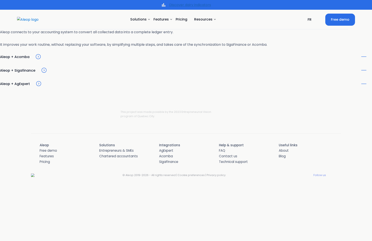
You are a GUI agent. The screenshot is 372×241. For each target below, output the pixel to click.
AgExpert (166, 150)
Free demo (340, 19)
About (284, 150)
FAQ (222, 150)
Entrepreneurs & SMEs (116, 150)
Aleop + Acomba (14, 56)
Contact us (228, 156)
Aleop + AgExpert (15, 83)
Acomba (166, 156)
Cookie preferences (191, 175)
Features (47, 156)
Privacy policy (216, 175)
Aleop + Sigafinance (17, 70)
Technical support (233, 161)
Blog (282, 156)
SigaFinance (168, 161)
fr (310, 19)
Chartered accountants (118, 156)
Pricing (181, 19)
